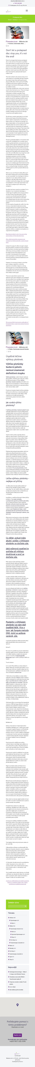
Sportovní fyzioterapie (17, 934)
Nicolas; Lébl (24, 42)
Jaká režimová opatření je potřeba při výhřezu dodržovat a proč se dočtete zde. (17, 553)
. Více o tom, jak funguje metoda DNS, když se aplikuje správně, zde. (17, 629)
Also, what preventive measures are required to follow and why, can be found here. (17, 241)
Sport (11, 957)
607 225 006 (18, 3)
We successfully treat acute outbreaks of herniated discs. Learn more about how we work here (17, 324)
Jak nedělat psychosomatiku (16, 990)
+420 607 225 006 (18, 1041)
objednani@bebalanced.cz (17, 1)
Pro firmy (13, 940)
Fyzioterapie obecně (18, 349)
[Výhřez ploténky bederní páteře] (17, 343)
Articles (15, 20)
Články (11, 349)
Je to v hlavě (12, 987)
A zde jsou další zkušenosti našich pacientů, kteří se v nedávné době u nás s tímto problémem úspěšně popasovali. (17, 882)
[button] (17, 1005)
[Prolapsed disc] (17, 37)
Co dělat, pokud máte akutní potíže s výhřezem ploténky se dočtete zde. (17, 540)
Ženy (13, 937)
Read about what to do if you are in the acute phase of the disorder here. (16, 235)
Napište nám (17, 1035)
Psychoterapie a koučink (16, 943)
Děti (13, 923)
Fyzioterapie (17, 44)
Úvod (9, 20)
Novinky (26, 349)
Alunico (21, 1062)
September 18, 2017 (12, 42)
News (22, 44)
